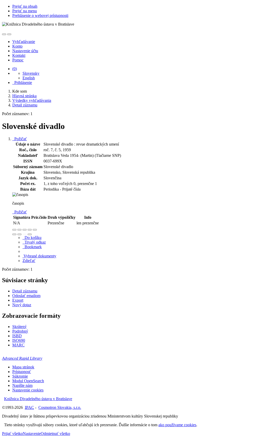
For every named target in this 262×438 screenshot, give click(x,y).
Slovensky (31, 73)
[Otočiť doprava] (19, 234)
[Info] (35, 230)
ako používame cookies (177, 425)
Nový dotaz (21, 305)
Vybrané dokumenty (39, 256)
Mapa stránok (23, 367)
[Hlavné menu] (9, 34)
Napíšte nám (22, 385)
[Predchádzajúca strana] (25, 234)
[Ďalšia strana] (30, 234)
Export (17, 300)
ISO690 (18, 340)
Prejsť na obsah (24, 6)
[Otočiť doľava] (14, 234)
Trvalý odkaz (34, 242)
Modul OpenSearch (28, 381)
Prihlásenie (22, 82)
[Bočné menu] (4, 34)
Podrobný (20, 331)
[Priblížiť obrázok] (14, 230)
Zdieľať (29, 260)
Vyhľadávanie (23, 41)
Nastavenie (32, 433)
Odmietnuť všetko (55, 433)
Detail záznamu (24, 291)
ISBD (17, 336)
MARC (18, 345)
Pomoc (18, 60)
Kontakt (18, 55)
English (29, 78)
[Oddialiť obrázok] (19, 230)
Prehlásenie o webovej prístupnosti (40, 15)
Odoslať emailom (26, 295)
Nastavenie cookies (27, 390)
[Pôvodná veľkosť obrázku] (25, 230)
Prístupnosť (21, 371)
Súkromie (20, 376)
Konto (17, 46)
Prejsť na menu (24, 11)
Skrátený (19, 326)
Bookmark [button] (32, 247)
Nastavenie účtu (25, 51)
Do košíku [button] (32, 237)
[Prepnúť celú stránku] (30, 230)
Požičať (19, 139)
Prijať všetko (12, 433)
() (14, 69)
